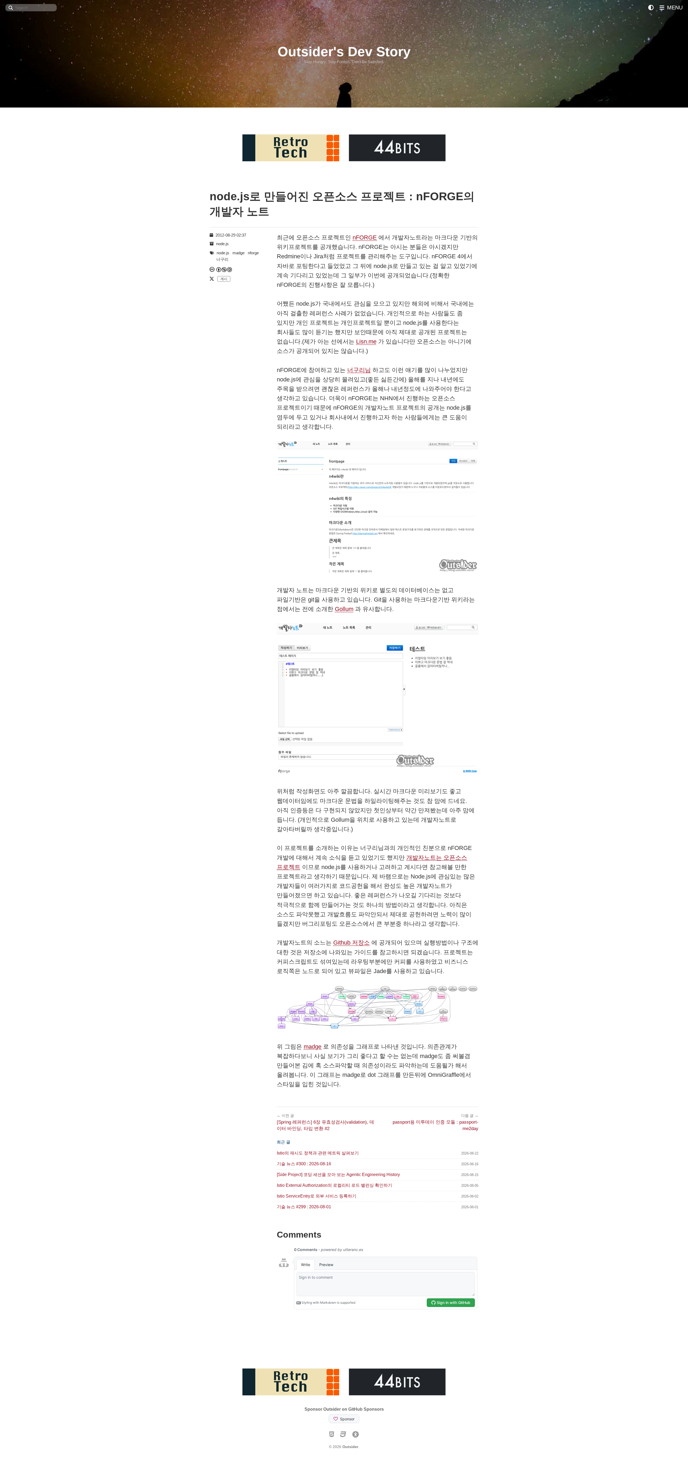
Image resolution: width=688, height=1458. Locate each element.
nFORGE (365, 237)
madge (312, 1046)
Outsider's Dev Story (344, 51)
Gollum (344, 609)
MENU (674, 7)
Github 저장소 (351, 942)
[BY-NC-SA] (224, 269)
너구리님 (359, 370)
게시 (223, 279)
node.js (222, 243)
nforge (253, 253)
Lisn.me (366, 341)
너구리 (222, 259)
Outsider (350, 1447)
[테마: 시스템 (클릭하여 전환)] (651, 8)
